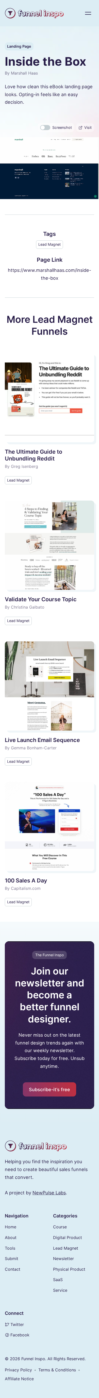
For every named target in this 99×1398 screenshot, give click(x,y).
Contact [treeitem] (12, 1269)
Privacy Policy (18, 1369)
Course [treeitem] (60, 1226)
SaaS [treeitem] (58, 1279)
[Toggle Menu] (88, 13)
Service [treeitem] (60, 1290)
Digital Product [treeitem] (67, 1237)
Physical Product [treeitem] (69, 1269)
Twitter (17, 1324)
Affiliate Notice (19, 1378)
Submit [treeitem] (11, 1258)
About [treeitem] (10, 1237)
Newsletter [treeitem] (63, 1258)
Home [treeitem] (10, 1226)
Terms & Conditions (57, 1369)
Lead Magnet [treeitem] (65, 1248)
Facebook (19, 1334)
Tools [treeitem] (10, 1248)
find (36, 1161)
